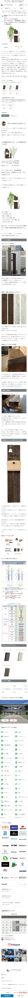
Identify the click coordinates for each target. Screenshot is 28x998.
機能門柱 (21, 8)
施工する (5, 115)
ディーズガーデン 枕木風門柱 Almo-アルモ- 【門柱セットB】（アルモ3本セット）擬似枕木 (12, 162)
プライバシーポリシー (22, 984)
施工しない (13, 115)
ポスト (15, 8)
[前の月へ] (8, 914)
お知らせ (25, 884)
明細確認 (7, 992)
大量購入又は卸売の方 (21, 5)
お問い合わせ (21, 996)
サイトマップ (4, 984)
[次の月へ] (19, 914)
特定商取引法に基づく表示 (12, 984)
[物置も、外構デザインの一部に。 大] (23, 958)
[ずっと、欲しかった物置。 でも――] (23, 952)
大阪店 (5, 720)
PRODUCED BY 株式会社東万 (6, 988)
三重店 (13, 720)
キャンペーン (21, 884)
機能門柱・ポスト (8, 8)
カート (16, 4)
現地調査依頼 (7, 996)
